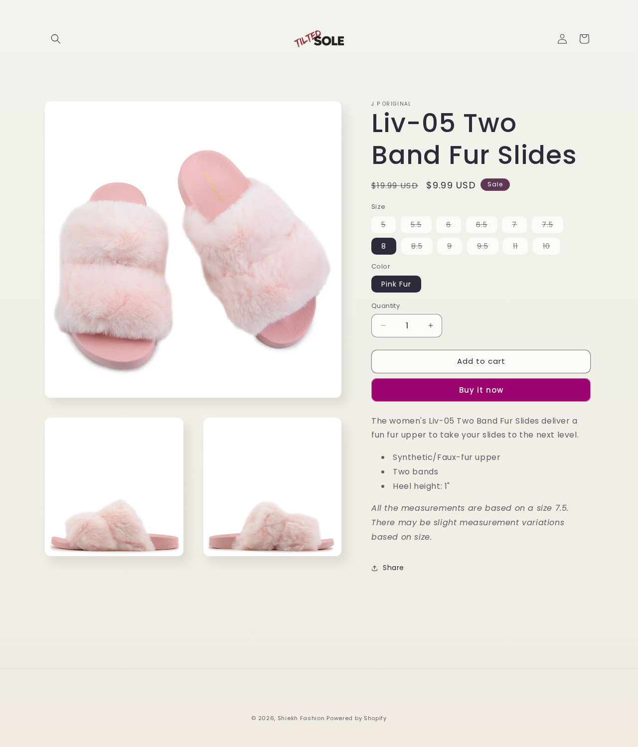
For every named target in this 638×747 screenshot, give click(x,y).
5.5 (421, 226)
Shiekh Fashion (301, 718)
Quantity (385, 305)
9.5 (487, 248)
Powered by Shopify (356, 718)
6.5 (486, 226)
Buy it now (481, 390)
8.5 (422, 248)
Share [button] (393, 568)
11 (520, 248)
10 (551, 248)
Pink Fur (396, 284)
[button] (56, 39)
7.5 (552, 226)
